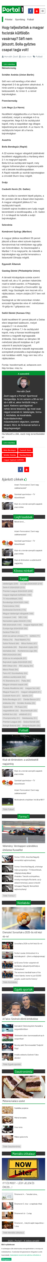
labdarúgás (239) (10, 583)
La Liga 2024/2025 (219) (31, 583)
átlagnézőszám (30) (31, 725)
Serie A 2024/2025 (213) (14, 587)
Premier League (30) (12, 721)
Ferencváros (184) (11, 606)
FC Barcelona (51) (11, 680)
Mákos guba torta (21, 1137)
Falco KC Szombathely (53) (15, 673)
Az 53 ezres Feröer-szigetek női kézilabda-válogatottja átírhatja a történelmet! (27, 965)
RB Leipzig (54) (26, 665)
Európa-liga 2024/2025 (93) (15, 628)
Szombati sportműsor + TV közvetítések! (24, 542)
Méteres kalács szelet (14, 1100)
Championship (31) (11, 718)
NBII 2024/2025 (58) (12, 654)
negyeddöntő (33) (11, 710)
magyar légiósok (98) (33, 624)
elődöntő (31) (25, 714)
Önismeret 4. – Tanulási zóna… (26, 1194)
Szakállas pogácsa (21, 1108)
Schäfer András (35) (26, 703)
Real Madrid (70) (22, 639)
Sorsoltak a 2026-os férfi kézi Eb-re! (28, 943)
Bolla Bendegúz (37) (12, 699)
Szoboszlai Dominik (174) (14, 609)
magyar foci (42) (32, 688)
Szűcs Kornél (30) (31, 721)
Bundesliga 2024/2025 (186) (15, 602)
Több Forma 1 (9, 895)
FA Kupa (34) (21, 706)
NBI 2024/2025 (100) (12, 624)
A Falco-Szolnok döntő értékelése (20, 1018)
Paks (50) (26, 680)
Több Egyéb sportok (12, 1064)
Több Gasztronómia (11, 1146)
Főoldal (8, 19)
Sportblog (20, 19)
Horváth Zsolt (11, 56)
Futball (30, 19)
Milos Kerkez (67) (29, 643)
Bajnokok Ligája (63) (28, 647)
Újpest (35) (8, 706)
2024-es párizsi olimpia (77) (15, 635)
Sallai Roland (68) (11, 643)
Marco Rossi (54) (10, 669)
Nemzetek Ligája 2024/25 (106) (17, 620)
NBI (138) (23, 617)
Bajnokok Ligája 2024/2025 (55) (17, 662)
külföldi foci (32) (10, 714)
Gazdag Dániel (25, 455)
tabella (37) (27, 695)
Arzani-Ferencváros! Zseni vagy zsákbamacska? (26, 533)
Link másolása (9, 64)
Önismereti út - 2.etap (23, 1213)
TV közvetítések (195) (12, 598)
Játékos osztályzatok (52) (14, 676)
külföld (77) (35, 635)
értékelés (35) (9, 703)
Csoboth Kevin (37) (11, 695)
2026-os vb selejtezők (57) (14, 658)
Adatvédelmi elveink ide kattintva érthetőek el (25, 1255)
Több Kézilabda (10, 982)
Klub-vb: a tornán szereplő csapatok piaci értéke (28, 552)
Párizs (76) (8, 639)
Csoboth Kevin (25, 450)
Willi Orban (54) (10, 665)
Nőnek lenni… (19, 521)
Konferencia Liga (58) (27, 650)
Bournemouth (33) (29, 710)
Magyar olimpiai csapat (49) (15, 684)
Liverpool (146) (9, 617)
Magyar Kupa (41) (11, 691)
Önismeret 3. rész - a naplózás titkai (28, 1204)
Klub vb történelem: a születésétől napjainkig (27, 561)
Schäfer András (10, 455)
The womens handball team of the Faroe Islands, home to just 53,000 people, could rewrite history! (27, 975)
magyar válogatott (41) (31, 691)
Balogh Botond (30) (11, 725)
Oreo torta (18, 1127)
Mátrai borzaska (20, 1117)
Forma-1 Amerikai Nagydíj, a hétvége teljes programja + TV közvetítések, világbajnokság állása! (28, 869)
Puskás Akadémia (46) (13, 688)
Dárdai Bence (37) (31, 699)
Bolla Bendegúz (10, 450)
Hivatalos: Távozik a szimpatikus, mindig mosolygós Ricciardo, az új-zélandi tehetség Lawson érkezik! (28, 879)
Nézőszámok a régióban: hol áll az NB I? (29, 799)
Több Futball (8, 809)
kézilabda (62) (9, 650)
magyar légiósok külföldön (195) (17, 594)
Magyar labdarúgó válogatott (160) (18, 613)
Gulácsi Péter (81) (11, 632)
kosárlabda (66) (10, 647)
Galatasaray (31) (29, 718)
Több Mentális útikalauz (13, 1232)
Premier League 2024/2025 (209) (17, 591)
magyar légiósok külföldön (14, 460)
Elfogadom (6, 1259)
